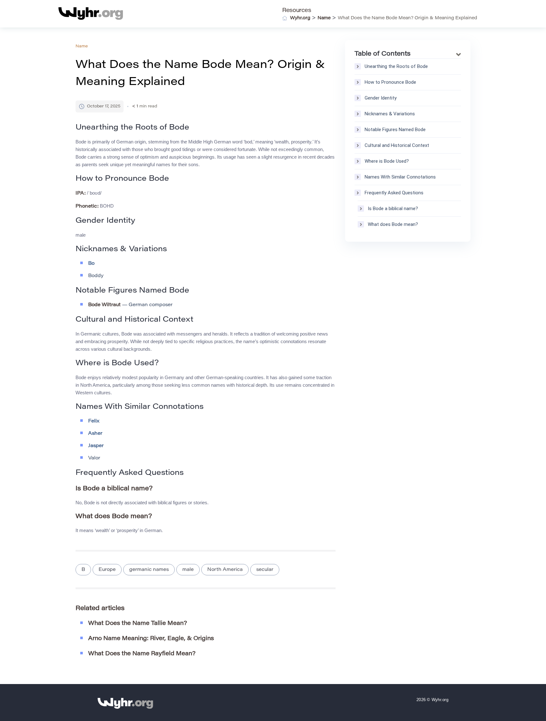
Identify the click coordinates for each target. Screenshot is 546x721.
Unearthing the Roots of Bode (396, 66)
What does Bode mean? (393, 224)
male (188, 569)
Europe (107, 569)
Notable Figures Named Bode (395, 129)
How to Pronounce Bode (390, 82)
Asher (95, 433)
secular (264, 569)
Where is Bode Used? (387, 161)
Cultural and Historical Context (397, 145)
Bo (91, 263)
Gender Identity (381, 98)
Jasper (96, 446)
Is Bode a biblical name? (393, 208)
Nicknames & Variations (390, 114)
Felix (94, 421)
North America (225, 569)
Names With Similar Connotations (400, 177)
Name (82, 46)
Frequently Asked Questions (394, 193)
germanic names (149, 569)
